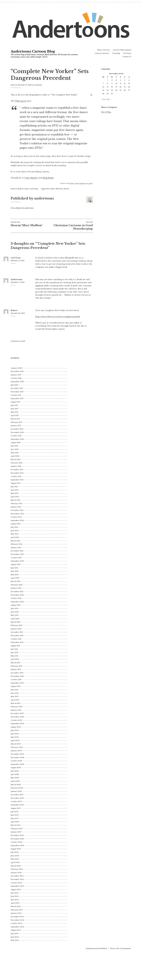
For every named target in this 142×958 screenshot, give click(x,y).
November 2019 (17, 371)
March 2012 (15, 622)
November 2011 (17, 636)
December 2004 (17, 917)
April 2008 (15, 781)
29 (108, 94)
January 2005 (16, 913)
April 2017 (15, 415)
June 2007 (15, 815)
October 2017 (16, 395)
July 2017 (14, 405)
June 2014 (15, 531)
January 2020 (16, 368)
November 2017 (17, 392)
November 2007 (17, 798)
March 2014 (15, 541)
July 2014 (14, 527)
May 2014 (14, 534)
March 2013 (15, 581)
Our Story (127, 53)
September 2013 (17, 561)
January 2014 (16, 548)
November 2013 (17, 554)
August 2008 (16, 768)
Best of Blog (106, 112)
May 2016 (14, 453)
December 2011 (17, 632)
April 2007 (15, 822)
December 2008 (17, 754)
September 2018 (17, 382)
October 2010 (16, 680)
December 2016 (17, 429)
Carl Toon (16, 258)
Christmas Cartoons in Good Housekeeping (73, 225)
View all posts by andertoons (22, 208)
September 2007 (17, 805)
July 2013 (14, 568)
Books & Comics (23, 189)
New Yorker (50, 189)
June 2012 (15, 612)
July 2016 (14, 446)
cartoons (76, 183)
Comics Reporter (31, 178)
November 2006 (17, 839)
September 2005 (17, 886)
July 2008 (15, 771)
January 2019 (16, 375)
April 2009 (15, 740)
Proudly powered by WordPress (96, 948)
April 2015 (15, 497)
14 (103, 87)
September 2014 (17, 520)
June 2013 (15, 571)
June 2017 (14, 409)
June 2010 (15, 693)
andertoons (38, 85)
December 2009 (17, 713)
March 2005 (16, 906)
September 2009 (17, 724)
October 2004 (16, 923)
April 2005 (15, 903)
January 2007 (16, 832)
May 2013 (14, 575)
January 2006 (16, 873)
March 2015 (15, 500)
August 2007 (16, 808)
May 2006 (15, 859)
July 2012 (14, 608)
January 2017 (16, 426)
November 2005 (17, 879)
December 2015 (17, 470)
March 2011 (15, 663)
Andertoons (16, 279)
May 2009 (15, 737)
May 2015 (14, 493)
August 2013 (15, 564)
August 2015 (15, 483)
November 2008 (17, 758)
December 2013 (17, 551)
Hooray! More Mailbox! (26, 224)
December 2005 (17, 876)
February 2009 (17, 747)
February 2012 (16, 625)
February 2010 (17, 707)
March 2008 (16, 785)
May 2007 (15, 818)
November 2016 (17, 432)
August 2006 (16, 849)
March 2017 (15, 419)
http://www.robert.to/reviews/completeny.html (57, 316)
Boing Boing (47, 178)
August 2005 (16, 890)
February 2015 (16, 504)
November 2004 (17, 920)
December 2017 (17, 388)
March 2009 (16, 744)
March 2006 (16, 866)
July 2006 (15, 852)
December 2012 (17, 592)
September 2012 (17, 602)
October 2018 (16, 378)
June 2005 (15, 896)
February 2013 (16, 585)
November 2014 (17, 514)
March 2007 (16, 825)
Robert (14, 310)
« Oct (103, 99)
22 (108, 90)
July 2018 (14, 385)
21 (103, 90)
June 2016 (15, 449)
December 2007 (17, 795)
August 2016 (15, 443)
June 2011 (14, 652)
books (71, 183)
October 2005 (16, 883)
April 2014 (15, 537)
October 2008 (16, 761)
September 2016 (17, 439)
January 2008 (16, 791)
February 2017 (16, 422)
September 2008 (17, 764)
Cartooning (34, 189)
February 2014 (16, 544)
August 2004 (16, 930)
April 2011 (15, 659)
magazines (82, 183)
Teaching (116, 53)
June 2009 (15, 734)
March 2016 (15, 460)
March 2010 (15, 703)
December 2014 (17, 510)
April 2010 (15, 700)
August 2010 (16, 686)
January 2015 (16, 507)
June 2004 (15, 937)
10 (116, 83)
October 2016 (16, 436)
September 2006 (17, 846)
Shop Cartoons (103, 50)
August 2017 (15, 402)
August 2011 (15, 646)
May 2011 (14, 656)
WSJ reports (21, 101)
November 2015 (17, 473)
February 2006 (17, 869)
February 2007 (17, 829)
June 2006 (15, 856)
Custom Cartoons (102, 53)
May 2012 (14, 615)
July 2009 (15, 730)
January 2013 (16, 588)
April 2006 (15, 862)
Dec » (109, 99)
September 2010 (17, 683)
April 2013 (15, 578)
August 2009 (16, 727)
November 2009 (17, 717)
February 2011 (16, 666)
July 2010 (14, 690)
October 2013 (16, 558)
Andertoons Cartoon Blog (33, 51)
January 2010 (16, 710)
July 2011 (14, 649)
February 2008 (17, 788)
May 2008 (15, 778)
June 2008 (15, 774)
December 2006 (17, 835)
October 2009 (16, 720)
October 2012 (16, 598)
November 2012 (17, 595)
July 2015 (14, 487)
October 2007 (16, 802)
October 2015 (16, 476)
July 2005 (14, 893)
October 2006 (16, 842)
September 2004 (17, 927)
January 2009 (16, 751)
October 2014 (16, 517)
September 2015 (17, 480)
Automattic (127, 948)
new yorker (89, 183)
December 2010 (17, 673)
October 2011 (16, 639)
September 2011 (17, 642)
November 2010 (17, 676)
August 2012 (15, 605)
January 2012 (16, 629)
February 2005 (17, 910)
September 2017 (17, 398)
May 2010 (15, 696)
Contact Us (126, 57)
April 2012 (15, 619)
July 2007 (14, 812)
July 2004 (15, 934)
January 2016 (16, 466)
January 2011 (16, 669)
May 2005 (15, 900)
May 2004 (15, 940)
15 (107, 87)
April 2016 (15, 456)
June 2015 (14, 490)
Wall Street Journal (62, 189)
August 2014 (15, 524)
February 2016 (16, 463)
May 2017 (14, 412)
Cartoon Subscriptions (122, 50)
